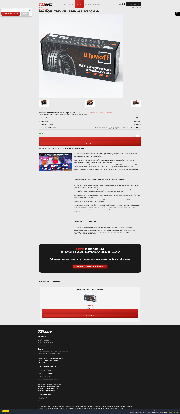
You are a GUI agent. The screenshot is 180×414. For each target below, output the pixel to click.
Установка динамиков (127, 406)
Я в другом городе (11, 13)
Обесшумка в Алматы (46, 382)
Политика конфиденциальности (50, 358)
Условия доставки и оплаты (101, 113)
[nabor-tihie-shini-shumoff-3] (136, 102)
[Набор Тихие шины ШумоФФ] (90, 298)
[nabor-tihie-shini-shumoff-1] (44, 102)
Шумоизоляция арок (44, 406)
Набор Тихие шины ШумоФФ (90, 289)
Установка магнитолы (112, 406)
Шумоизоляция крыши (87, 406)
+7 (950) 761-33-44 (133, 4)
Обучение (88, 4)
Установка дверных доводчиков (92, 408)
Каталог (78, 4)
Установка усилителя (58, 408)
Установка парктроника (73, 408)
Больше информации (174, 412)
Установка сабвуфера (44, 408)
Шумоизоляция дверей (72, 406)
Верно (25, 13)
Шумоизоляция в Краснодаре (49, 380)
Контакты (106, 4)
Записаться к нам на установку (90, 266)
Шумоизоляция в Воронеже (48, 388)
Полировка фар (99, 406)
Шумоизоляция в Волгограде (49, 390)
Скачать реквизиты (45, 345)
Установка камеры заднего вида (113, 408)
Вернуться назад (43, 9)
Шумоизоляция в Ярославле (48, 386)
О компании (97, 4)
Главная (63, 4)
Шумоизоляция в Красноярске (49, 384)
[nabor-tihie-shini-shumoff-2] (90, 102)
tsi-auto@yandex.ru (45, 373)
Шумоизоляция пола (58, 406)
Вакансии (41, 362)
